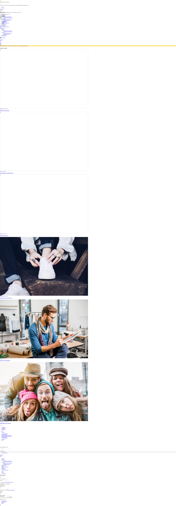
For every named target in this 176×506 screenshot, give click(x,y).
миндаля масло (4, 500)
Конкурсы (1, 108)
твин (2, 503)
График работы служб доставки (5, 423)
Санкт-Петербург (4, 452)
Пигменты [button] (4, 18)
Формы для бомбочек (6, 26)
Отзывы (3, 429)
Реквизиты (3, 439)
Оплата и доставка (5, 433)
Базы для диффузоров (5, 466)
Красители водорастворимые (8, 17)
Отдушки (4, 14)
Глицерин (3, 467)
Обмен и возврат (4, 434)
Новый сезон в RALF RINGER (5, 360)
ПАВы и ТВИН (5, 21)
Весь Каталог (4, 35)
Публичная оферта (5, 437)
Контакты (3, 427)
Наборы (4, 22)
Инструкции (3, 37)
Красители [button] (4, 16)
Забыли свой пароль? (9, 482)
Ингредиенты (4, 468)
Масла (3, 15)
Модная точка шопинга (4, 235)
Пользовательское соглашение (6, 435)
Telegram (3, 7)
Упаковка (4, 25)
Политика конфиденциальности (7, 436)
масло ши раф (4, 501)
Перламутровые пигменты (8, 19)
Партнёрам (1, 421)
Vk (2, 431)
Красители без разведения (8, 30)
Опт (2, 440)
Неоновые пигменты (7, 20)
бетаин (3, 502)
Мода (1, 171)
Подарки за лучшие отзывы (4, 110)
